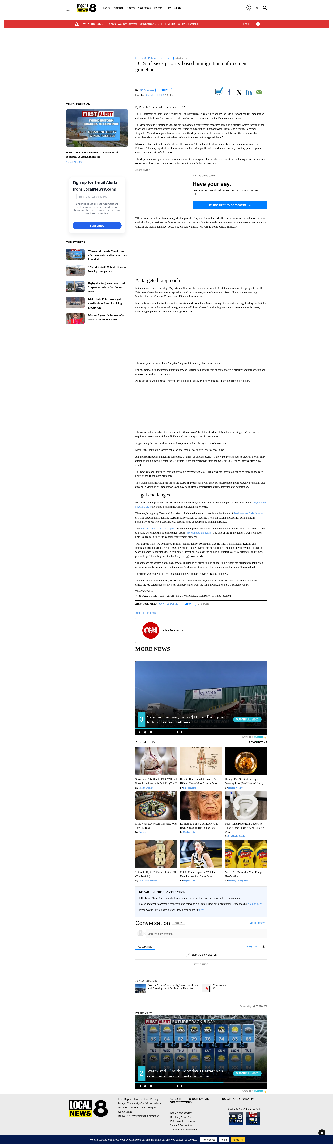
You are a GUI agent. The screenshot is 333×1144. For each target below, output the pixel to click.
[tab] (145, 947)
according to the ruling (199, 532)
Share (177, 7)
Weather (118, 7)
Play (168, 7)
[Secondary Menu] (70, 8)
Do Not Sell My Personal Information (138, 1115)
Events (158, 7)
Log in (253, 923)
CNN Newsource (146, 90)
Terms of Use (141, 1099)
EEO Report (125, 1099)
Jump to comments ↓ (146, 612)
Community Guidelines (139, 1103)
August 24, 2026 (74, 162)
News (106, 7)
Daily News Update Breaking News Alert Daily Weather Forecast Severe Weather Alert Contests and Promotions (183, 1121)
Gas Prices (144, 7)
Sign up (261, 923)
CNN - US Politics (168, 603)
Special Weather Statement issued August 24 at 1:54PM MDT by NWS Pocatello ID (155, 23)
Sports (131, 7)
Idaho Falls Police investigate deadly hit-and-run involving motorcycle (105, 303)
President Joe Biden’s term (248, 513)
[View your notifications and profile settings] (263, 946)
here (201, 909)
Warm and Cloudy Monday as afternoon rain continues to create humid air (108, 255)
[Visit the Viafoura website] (259, 1006)
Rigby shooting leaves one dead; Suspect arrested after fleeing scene (107, 287)
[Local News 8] (86, 8)
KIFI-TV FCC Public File (137, 1107)
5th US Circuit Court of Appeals (158, 528)
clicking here (255, 903)
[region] (201, 964)
